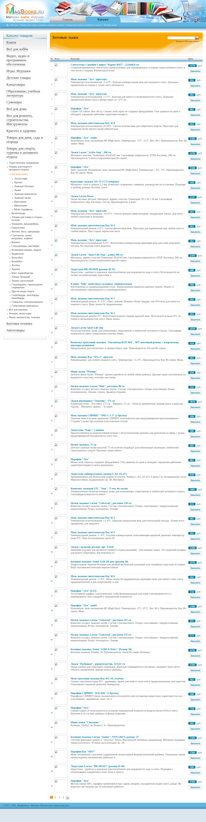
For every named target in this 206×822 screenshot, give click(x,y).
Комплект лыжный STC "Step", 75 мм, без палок (99, 488)
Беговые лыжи (20, 174)
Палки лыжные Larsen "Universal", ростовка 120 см (101, 503)
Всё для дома (16, 109)
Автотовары (15, 330)
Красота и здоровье (21, 131)
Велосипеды (18, 213)
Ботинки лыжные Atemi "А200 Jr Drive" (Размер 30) (101, 649)
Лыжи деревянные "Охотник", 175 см (93, 400)
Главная (67, 19)
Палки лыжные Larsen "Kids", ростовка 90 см (98, 386)
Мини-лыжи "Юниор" (84, 371)
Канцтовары (15, 84)
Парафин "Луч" (80, 108)
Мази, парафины (23, 209)
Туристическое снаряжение (24, 162)
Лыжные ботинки (24, 186)
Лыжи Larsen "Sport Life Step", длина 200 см (97, 254)
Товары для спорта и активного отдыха (84, 25)
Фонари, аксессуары (20, 313)
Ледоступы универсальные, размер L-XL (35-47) (98, 474)
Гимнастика (18, 227)
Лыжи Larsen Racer (82, 196)
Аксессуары (20, 178)
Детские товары (18, 78)
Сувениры (14, 102)
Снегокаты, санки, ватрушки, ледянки (22, 237)
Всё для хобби (17, 49)
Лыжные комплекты (25, 194)
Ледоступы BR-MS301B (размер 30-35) (93, 269)
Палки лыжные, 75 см (83, 444)
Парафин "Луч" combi (84, 137)
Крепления (20, 201)
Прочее (18, 182)
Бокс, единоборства (22, 273)
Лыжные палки (22, 197)
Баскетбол (17, 257)
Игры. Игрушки (18, 71)
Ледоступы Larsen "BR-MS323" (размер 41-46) (98, 766)
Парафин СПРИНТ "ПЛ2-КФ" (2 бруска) (95, 693)
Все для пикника (18, 309)
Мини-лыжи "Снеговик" (85, 722)
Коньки (16, 242)
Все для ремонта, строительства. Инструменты (19, 120)
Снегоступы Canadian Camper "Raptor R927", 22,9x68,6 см (105, 64)
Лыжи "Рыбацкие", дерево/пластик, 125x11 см (98, 664)
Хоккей (16, 269)
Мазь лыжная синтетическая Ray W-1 (93, 517)
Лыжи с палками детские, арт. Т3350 (92, 547)
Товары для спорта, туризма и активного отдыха (42, 25)
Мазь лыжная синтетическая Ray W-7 (93, 298)
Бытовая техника (19, 323)
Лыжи (17, 190)
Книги (11, 42)
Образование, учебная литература (23, 93)
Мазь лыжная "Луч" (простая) (89, 79)
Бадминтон (18, 253)
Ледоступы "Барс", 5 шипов (87, 430)
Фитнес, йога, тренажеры (26, 231)
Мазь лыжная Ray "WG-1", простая (92, 357)
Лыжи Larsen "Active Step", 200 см (91, 152)
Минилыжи (20, 205)
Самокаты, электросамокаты (27, 302)
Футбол (16, 265)
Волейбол (17, 261)
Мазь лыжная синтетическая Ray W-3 (93, 313)
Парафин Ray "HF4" (83, 751)
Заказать (195, 71)
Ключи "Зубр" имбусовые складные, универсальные (101, 284)
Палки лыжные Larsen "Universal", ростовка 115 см (101, 620)
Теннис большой (21, 276)
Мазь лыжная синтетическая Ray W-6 (93, 576)
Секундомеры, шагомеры (25, 246)
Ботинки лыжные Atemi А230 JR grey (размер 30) (99, 561)
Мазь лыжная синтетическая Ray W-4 (93, 225)
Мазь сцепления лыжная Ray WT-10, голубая (97, 678)
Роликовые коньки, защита (26, 249)
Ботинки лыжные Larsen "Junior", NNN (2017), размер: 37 (105, 737)
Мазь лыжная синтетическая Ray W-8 (93, 123)
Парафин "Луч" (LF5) (83, 590)
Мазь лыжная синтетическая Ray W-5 (93, 532)
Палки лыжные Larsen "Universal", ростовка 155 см (101, 634)
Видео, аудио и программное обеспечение (17, 60)
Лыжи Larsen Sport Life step (87, 327)
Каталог (103, 19)
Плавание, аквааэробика (25, 223)
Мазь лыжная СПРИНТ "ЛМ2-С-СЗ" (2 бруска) (99, 415)
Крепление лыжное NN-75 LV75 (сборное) (95, 181)
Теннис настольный (22, 280)
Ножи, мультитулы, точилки (24, 317)
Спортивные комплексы (25, 305)
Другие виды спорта (23, 291)
